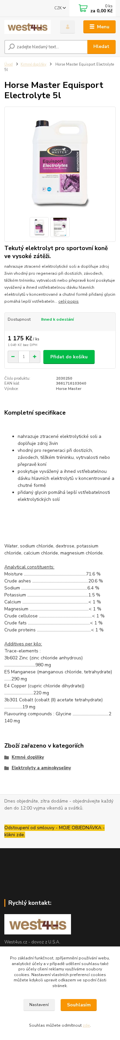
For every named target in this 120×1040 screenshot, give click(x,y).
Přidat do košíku (69, 357)
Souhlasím (79, 1005)
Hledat (101, 46)
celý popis (68, 301)
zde (86, 1025)
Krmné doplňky (33, 64)
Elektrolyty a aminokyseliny (41, 768)
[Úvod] (27, 27)
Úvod (8, 64)
